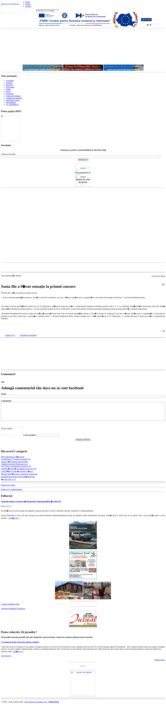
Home (27, 2)
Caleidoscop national (14, 98)
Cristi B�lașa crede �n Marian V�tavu (17, 471)
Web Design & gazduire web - (41, 702)
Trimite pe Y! (10, 335)
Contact (28, 6)
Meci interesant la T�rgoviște (12, 457)
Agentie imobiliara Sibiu (10, 604)
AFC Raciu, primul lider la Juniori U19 (16, 466)
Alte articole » (6, 656)
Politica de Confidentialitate (11, 489)
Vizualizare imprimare (28, 335)
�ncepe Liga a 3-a (8, 479)
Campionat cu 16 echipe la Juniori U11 (16, 459)
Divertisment (11, 102)
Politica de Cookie (8, 485)
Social (8, 91)
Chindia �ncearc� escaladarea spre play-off (18, 469)
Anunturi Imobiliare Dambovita (13, 609)
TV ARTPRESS (12, 105)
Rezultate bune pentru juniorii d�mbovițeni (18, 477)
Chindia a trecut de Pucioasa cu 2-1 (14, 464)
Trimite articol (159, 660)
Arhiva (28, 4)
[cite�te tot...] (14, 518)
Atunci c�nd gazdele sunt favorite (14, 462)
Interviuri (9, 85)
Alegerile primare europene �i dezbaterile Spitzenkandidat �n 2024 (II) (31, 501)
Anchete (9, 83)
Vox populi (10, 87)
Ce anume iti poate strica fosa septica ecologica (20, 642)
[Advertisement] (83, 47)
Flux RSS (32, 11)
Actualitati (10, 81)
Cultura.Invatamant (13, 96)
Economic (10, 94)
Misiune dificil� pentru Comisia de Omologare (19, 474)
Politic (8, 89)
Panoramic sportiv (13, 100)
